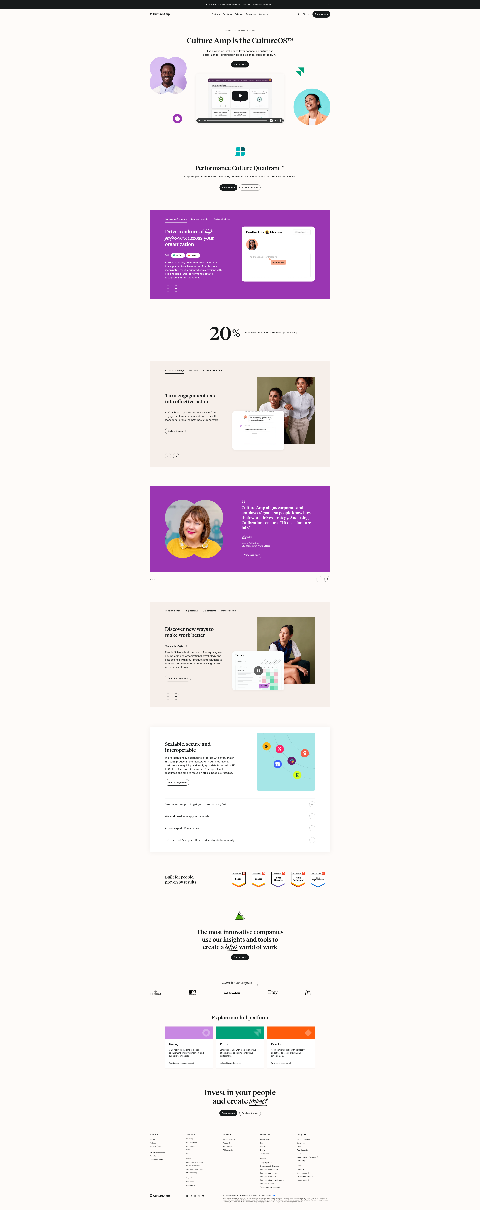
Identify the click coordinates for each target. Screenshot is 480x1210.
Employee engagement (268, 1173)
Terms (250, 1195)
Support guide (302, 1173)
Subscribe (244, 1195)
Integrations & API (156, 1159)
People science (229, 1139)
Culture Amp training (304, 1177)
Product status (302, 1180)
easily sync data (207, 765)
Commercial (190, 1185)
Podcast (263, 1146)
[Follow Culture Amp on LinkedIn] (187, 1196)
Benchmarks (227, 1146)
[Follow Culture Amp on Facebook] (195, 1196)
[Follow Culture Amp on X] (191, 1196)
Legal (299, 1153)
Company (263, 14)
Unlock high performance (230, 1063)
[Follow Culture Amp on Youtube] (203, 1196)
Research (226, 1143)
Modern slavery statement (306, 1157)
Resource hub (265, 1139)
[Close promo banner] (329, 5)
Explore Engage (175, 431)
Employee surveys (267, 1184)
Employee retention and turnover (272, 1180)
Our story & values (303, 1139)
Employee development (269, 1169)
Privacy (255, 1195)
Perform (153, 1143)
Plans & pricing (155, 1156)
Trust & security (302, 1150)
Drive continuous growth (281, 1063)
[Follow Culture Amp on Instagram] (199, 1196)
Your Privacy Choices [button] (264, 1195)
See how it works (250, 1113)
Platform (216, 14)
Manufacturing (191, 1173)
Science (239, 14)
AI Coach (153, 1146)
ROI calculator (228, 1150)
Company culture (266, 1162)
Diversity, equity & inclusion (270, 1166)
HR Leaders (190, 1146)
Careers (300, 1146)
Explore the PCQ (250, 187)
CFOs (188, 1150)
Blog (261, 1143)
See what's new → (262, 4)
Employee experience (268, 1177)
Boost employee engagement (181, 1063)
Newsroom (301, 1143)
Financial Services (193, 1166)
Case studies (265, 1153)
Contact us (301, 1169)
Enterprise (190, 1182)
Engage (152, 1139)
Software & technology (194, 1169)
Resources (251, 14)
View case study (252, 555)
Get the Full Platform (157, 1152)
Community (301, 1160)
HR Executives (191, 1143)
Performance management (270, 1187)
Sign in (306, 14)
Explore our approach (178, 678)
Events (262, 1150)
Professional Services (194, 1162)
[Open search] (299, 14)
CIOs (188, 1153)
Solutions (227, 14)
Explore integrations (177, 782)
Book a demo (321, 14)
